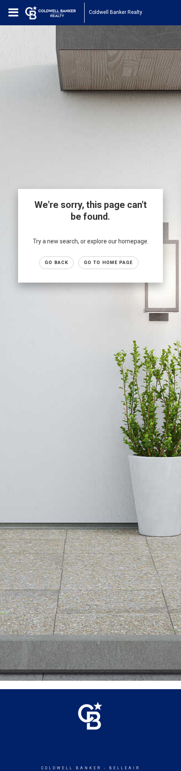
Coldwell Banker (71, 768)
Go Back (56, 262)
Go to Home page (108, 262)
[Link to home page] (54, 12)
